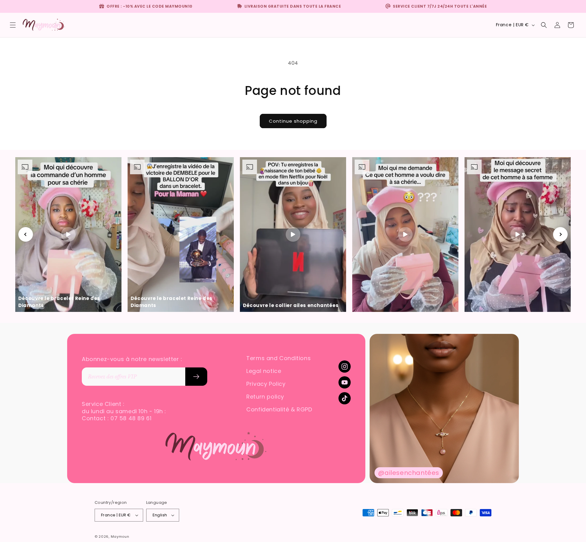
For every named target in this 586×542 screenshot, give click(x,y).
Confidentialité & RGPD (279, 409)
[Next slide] (560, 234)
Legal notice (263, 371)
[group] (444, 408)
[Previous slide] (25, 234)
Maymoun (120, 536)
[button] (13, 25)
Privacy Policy (265, 384)
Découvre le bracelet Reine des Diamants (59, 302)
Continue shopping (293, 121)
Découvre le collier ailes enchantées (291, 305)
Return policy (265, 396)
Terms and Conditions (278, 358)
